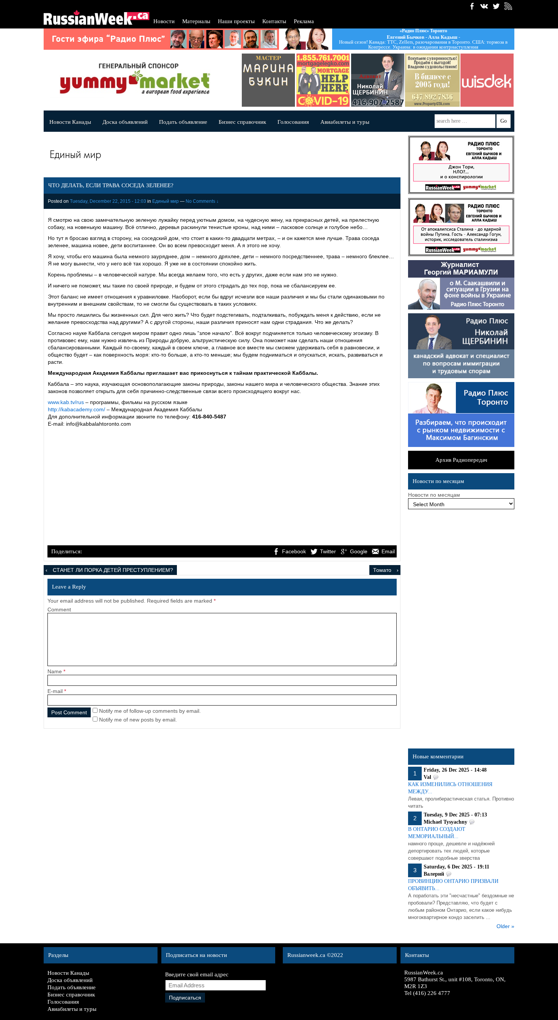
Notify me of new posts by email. (138, 720)
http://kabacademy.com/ (76, 409)
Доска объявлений (125, 122)
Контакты (274, 21)
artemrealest (388, 80)
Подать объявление (183, 122)
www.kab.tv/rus (66, 402)
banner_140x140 (442, 80)
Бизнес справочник (242, 122)
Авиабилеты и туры (344, 122)
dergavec (278, 80)
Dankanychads (497, 80)
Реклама (304, 21)
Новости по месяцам (434, 495)
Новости (164, 21)
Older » (505, 926)
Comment (59, 609)
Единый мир (165, 201)
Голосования (293, 122)
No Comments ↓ (202, 201)
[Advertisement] (222, 487)
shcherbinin (333, 80)
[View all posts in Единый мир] (220, 156)
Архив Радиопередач (461, 460)
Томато (382, 570)
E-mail (55, 691)
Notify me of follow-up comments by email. (150, 711)
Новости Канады (70, 122)
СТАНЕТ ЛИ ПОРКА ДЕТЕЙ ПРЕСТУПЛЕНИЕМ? (113, 570)
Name (54, 671)
